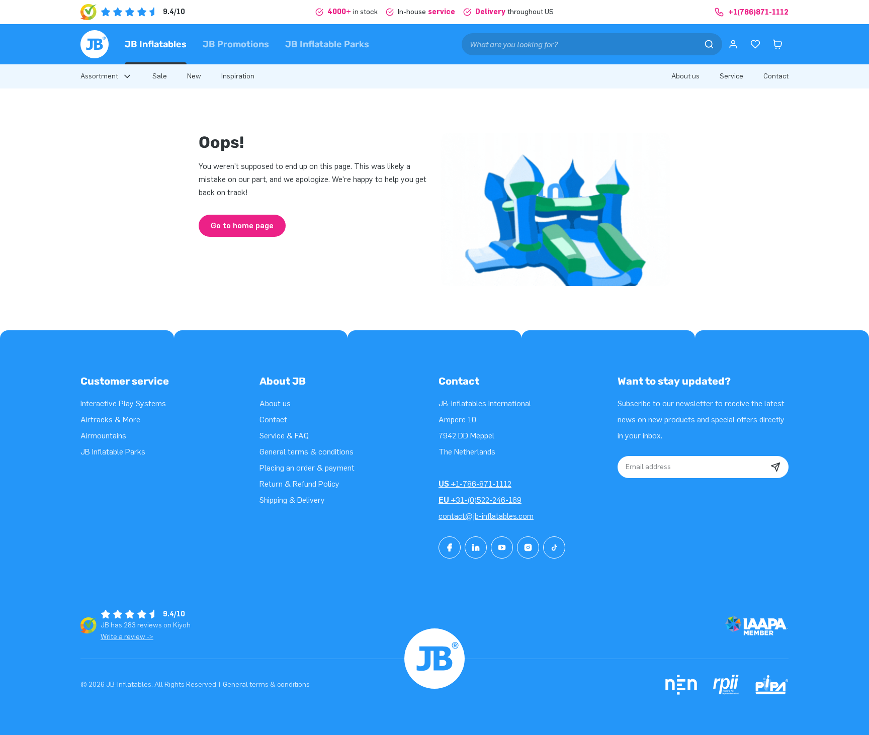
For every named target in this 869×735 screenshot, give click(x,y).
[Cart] (777, 44)
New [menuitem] (194, 76)
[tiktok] (554, 547)
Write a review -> (127, 636)
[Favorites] (755, 44)
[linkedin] (476, 547)
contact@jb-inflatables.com (486, 516)
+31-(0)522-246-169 (480, 500)
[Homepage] (94, 44)
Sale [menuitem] (159, 76)
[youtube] (502, 547)
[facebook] (450, 547)
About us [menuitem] (685, 76)
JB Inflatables (156, 44)
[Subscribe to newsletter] (775, 467)
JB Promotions (236, 44)
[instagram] (528, 547)
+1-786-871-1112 (475, 484)
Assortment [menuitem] (99, 76)
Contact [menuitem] (776, 76)
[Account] (733, 44)
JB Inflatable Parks (327, 44)
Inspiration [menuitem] (237, 76)
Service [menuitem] (731, 76)
